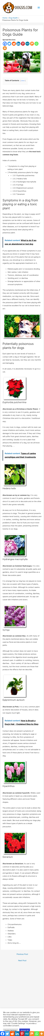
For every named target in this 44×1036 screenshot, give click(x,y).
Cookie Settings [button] (11, 1030)
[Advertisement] (22, 988)
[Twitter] (9, 44)
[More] (5, 48)
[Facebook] (5, 44)
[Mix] (32, 44)
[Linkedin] (18, 44)
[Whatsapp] (36, 44)
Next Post (22, 960)
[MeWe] (27, 44)
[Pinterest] (23, 44)
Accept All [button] (24, 1030)
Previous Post (22, 954)
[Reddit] (14, 44)
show (23, 80)
